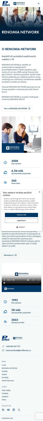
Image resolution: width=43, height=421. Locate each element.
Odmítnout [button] (21, 221)
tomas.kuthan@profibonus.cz (18, 350)
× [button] (39, 192)
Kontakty (5, 377)
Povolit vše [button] (21, 215)
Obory (4, 400)
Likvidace (5, 396)
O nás (4, 365)
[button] (21, 227)
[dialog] (21, 210)
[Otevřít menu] (38, 3)
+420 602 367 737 (13, 346)
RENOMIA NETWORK (9, 368)
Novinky (4, 371)
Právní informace (8, 380)
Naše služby (6, 390)
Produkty (5, 393)
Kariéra (4, 374)
